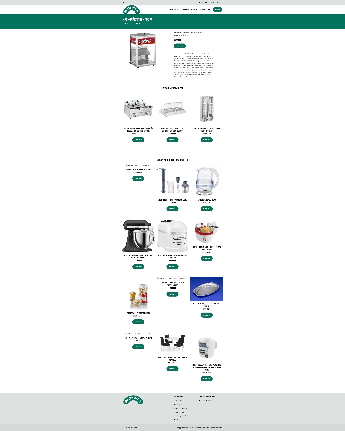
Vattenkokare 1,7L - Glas (207, 200)
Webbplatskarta (216, 428)
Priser (217, 9)
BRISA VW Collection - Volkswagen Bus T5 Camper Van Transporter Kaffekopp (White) (206, 367)
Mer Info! (179, 46)
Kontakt (185, 428)
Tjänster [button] (184, 10)
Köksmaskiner (198, 32)
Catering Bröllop (181, 408)
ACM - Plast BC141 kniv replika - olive (138, 338)
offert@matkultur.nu (215, 2)
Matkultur (173, 10)
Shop (209, 10)
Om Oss (178, 405)
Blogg (202, 10)
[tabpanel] (143, 50)
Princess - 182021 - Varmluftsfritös (138, 169)
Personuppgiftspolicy (202, 428)
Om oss (194, 10)
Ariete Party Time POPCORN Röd (138, 313)
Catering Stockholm (182, 416)
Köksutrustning (187, 32)
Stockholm (204, 2)
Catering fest (179, 412)
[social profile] (129, 2)
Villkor (191, 428)
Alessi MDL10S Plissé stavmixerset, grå (172, 200)
